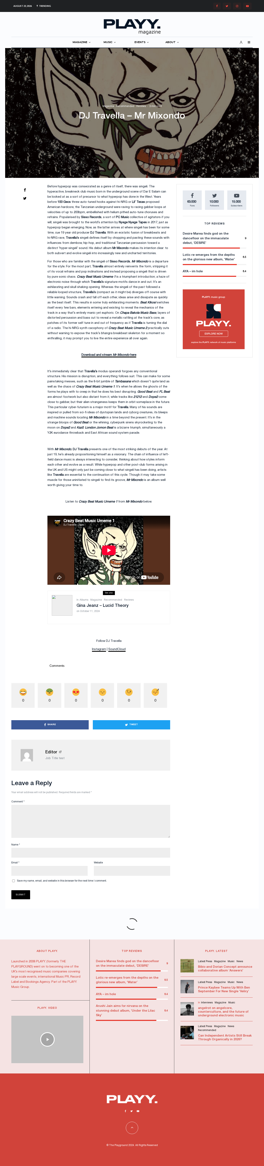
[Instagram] (237, 6)
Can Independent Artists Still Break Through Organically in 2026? (225, 1037)
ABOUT (170, 42)
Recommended (125, 106)
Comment (18, 802)
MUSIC (108, 42)
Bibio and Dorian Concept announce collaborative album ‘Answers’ (225, 968)
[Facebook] (217, 6)
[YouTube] (247, 6)
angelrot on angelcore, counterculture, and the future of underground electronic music (223, 1012)
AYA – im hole (193, 271)
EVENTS (139, 42)
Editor (51, 752)
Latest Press (205, 961)
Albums (84, 600)
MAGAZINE (80, 42)
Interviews (207, 1003)
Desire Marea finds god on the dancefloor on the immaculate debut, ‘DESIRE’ (206, 238)
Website (98, 863)
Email (15, 863)
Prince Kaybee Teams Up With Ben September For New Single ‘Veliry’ (224, 989)
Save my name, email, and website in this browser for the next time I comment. (62, 881)
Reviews (141, 106)
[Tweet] (24, 198)
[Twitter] (227, 6)
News (240, 961)
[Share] (24, 190)
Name (15, 845)
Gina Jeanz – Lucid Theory (102, 606)
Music (231, 961)
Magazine (108, 106)
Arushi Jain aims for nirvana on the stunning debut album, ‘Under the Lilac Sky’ (125, 1011)
